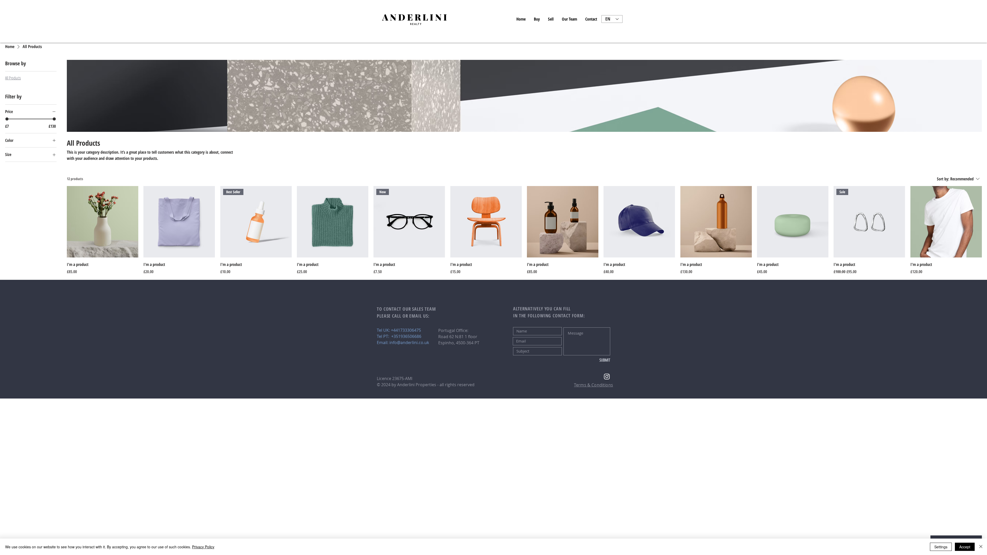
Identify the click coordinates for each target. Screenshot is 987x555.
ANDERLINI (415, 17)
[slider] (7, 119)
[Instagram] (607, 376)
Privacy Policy (203, 546)
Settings (940, 546)
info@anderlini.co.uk (409, 342)
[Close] (981, 547)
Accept (964, 546)
